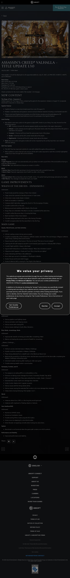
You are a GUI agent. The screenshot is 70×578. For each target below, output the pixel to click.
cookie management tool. (29, 283)
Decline (45, 306)
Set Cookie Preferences (14, 306)
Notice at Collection (25, 280)
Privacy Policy (10, 280)
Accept (57, 306)
